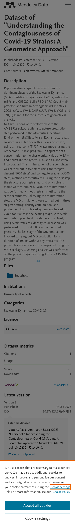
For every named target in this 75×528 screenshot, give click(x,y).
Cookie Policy (61, 492)
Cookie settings (60, 487)
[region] (37, 494)
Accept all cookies (37, 505)
